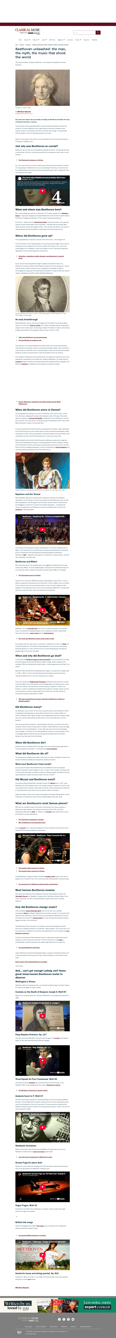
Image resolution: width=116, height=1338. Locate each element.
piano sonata (34, 633)
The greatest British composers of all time (32, 1235)
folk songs (40, 1226)
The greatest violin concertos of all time (31, 868)
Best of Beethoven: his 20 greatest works (32, 822)
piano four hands (38, 1152)
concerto (23, 828)
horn (29, 1279)
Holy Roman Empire (41, 222)
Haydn (26, 913)
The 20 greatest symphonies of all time (31, 819)
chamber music (50, 876)
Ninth (64, 644)
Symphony (61, 447)
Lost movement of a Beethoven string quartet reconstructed (38, 884)
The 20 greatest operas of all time (30, 575)
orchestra (18, 361)
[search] (98, 32)
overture (57, 1038)
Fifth (24, 555)
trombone (32, 1083)
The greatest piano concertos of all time (32, 871)
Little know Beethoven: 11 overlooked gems (33, 337)
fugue (61, 940)
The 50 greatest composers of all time (31, 160)
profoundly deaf (32, 628)
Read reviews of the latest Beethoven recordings (31, 962)
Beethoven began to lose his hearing (38, 659)
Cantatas (25, 364)
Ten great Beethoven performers (29, 947)
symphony (18, 509)
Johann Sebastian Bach (33, 911)
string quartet (37, 918)
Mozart (52, 783)
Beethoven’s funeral (53, 1085)
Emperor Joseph (35, 325)
